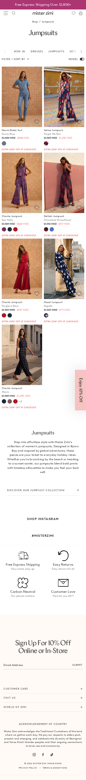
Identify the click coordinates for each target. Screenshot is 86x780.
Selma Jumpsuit (53, 132)
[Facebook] (43, 754)
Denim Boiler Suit (12, 132)
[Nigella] (46, 315)
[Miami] (10, 229)
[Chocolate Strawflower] (46, 229)
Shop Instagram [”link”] (43, 519)
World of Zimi (15, 707)
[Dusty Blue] (4, 143)
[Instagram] (34, 754)
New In (19, 51)
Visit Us (10, 697)
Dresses (37, 51)
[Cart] (80, 13)
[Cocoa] (10, 401)
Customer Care (16, 688)
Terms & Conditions (55, 768)
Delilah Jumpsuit (57, 218)
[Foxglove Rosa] (15, 229)
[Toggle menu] (5, 13)
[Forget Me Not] (46, 143)
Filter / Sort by (13, 59)
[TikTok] (51, 754)
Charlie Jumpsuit (12, 218)
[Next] (78, 51)
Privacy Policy (28, 768)
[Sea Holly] (4, 229)
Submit (77, 664)
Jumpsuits (56, 51)
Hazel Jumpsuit (53, 304)
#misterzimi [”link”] (43, 536)
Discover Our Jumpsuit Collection (36, 490)
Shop (35, 21)
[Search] (13, 13)
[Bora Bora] (52, 229)
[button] (80, 390)
